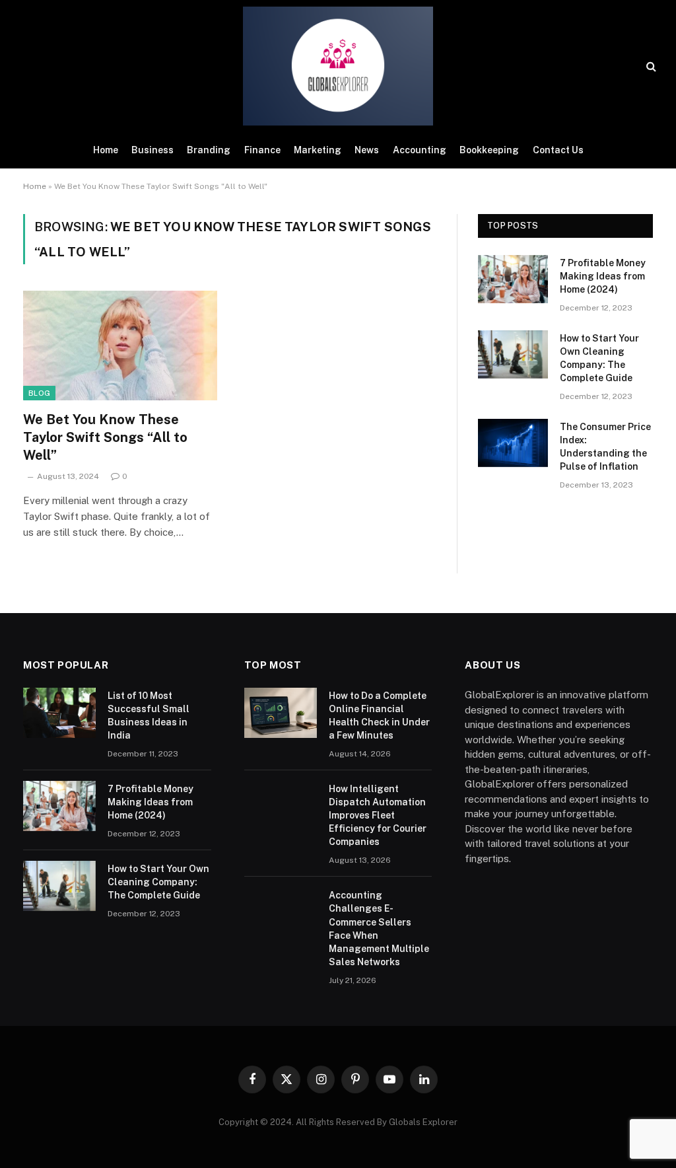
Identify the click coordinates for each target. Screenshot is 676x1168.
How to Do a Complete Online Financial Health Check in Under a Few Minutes (379, 715)
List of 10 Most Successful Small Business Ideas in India (148, 715)
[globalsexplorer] (338, 66)
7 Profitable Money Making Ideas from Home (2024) (603, 276)
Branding (208, 150)
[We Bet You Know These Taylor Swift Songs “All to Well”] (120, 345)
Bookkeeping (489, 150)
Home (105, 150)
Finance (262, 150)
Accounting (419, 150)
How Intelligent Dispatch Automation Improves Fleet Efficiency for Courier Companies (377, 815)
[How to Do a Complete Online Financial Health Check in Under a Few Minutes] (280, 713)
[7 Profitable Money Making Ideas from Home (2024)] (513, 279)
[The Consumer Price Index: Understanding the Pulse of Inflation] (513, 443)
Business (152, 150)
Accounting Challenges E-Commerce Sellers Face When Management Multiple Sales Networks (379, 928)
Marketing (317, 150)
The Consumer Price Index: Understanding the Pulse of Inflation (605, 446)
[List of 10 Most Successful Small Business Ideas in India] (59, 713)
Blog (39, 393)
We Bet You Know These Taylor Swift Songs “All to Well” (105, 437)
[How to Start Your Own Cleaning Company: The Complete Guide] (513, 354)
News (367, 150)
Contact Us (558, 150)
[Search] (650, 66)
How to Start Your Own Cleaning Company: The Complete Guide (599, 358)
